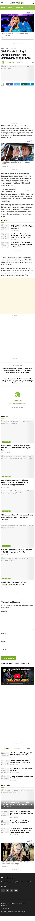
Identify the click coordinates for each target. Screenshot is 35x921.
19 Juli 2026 (5, 586)
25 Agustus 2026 (15, 230)
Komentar (4, 611)
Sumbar (10, 7)
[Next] (19, 251)
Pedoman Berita (22, 903)
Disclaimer (4, 905)
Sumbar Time (10, 62)
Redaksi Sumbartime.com (8, 903)
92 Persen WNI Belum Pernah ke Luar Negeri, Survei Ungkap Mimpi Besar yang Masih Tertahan (22, 244)
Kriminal (29, 7)
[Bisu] (28, 683)
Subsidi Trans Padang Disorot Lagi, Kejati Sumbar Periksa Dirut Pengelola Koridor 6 (21, 813)
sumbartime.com (9, 911)
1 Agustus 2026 (15, 239)
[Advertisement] (17, 105)
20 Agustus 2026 (14, 817)
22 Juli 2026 (5, 554)
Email (3, 641)
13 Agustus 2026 (14, 824)
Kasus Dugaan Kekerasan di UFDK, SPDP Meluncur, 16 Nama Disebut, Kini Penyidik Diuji (22, 226)
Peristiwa (19, 7)
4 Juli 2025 (20, 62)
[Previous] (16, 251)
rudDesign (22, 911)
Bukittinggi (13, 48)
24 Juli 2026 (14, 248)
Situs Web (4, 649)
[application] (17, 676)
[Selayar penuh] (31, 683)
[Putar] (4, 683)
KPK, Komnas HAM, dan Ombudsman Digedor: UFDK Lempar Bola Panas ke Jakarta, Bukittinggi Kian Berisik (22, 235)
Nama (3, 633)
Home (3, 7)
